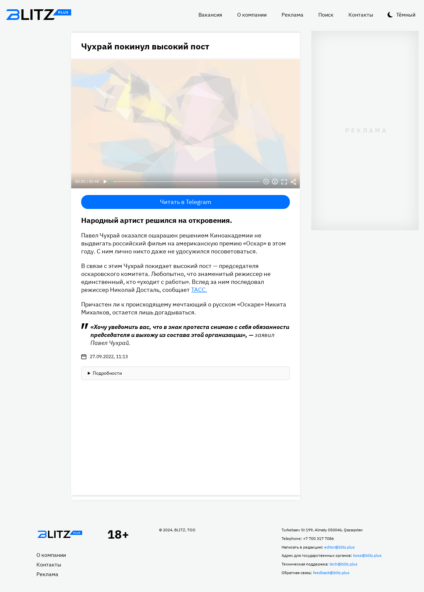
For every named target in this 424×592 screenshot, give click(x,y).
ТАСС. (199, 290)
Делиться (293, 181)
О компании (252, 14)
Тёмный (405, 14)
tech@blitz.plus (343, 563)
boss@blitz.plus (367, 555)
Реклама (292, 14)
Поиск (326, 14)
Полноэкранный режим (284, 181)
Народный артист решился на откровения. (156, 220)
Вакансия (210, 14)
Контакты (360, 14)
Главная (59, 534)
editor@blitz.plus (339, 547)
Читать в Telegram (185, 202)
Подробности (107, 373)
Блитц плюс (38, 14)
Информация (275, 181)
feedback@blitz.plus (331, 572)
